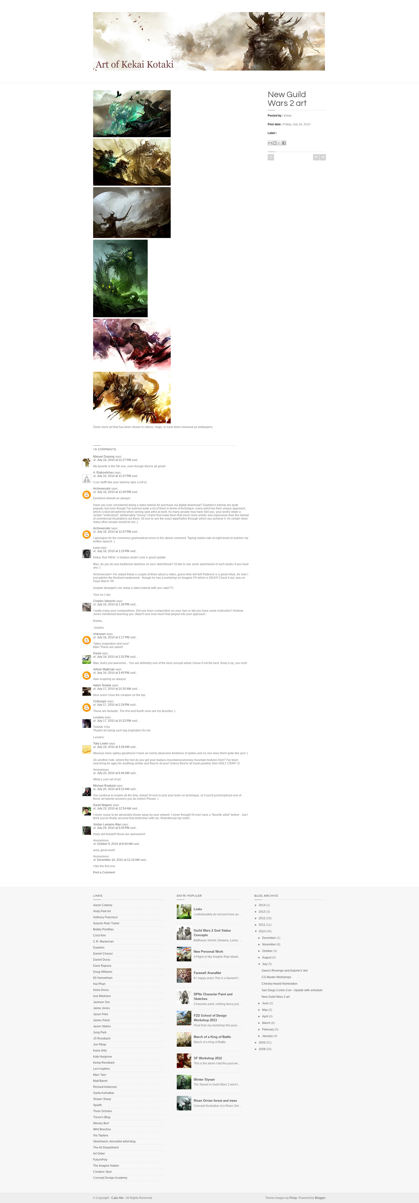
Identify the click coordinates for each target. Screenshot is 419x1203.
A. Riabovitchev (103, 472)
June (265, 1003)
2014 (262, 905)
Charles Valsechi (104, 601)
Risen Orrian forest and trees (215, 1100)
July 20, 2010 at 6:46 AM (113, 773)
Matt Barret (100, 1081)
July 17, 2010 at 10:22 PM (114, 720)
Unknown (99, 634)
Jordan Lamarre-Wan (107, 824)
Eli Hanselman (103, 978)
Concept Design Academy (110, 1177)
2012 (262, 918)
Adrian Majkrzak (103, 669)
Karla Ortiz (100, 1050)
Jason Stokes (102, 1026)
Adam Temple (102, 685)
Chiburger (99, 701)
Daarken (99, 947)
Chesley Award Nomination (280, 983)
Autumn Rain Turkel (106, 923)
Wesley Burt (101, 1123)
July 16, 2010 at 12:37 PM (114, 476)
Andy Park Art (102, 911)
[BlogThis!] (274, 143)
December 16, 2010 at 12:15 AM (118, 860)
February (268, 1029)
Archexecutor (102, 488)
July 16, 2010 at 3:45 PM (113, 672)
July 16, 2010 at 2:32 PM (113, 656)
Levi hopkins (101, 1068)
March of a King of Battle (212, 1037)
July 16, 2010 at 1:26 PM (113, 604)
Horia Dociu (101, 990)
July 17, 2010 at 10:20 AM (114, 688)
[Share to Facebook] (284, 143)
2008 (262, 1049)
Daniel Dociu (101, 959)
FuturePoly (100, 1159)
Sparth (97, 1105)
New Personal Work (208, 951)
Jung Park (99, 1032)
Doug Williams (102, 971)
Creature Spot (102, 1171)
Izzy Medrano (102, 996)
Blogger (320, 1198)
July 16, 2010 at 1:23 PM (113, 551)
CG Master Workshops (276, 977)
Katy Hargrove (102, 1056)
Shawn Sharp (102, 1099)
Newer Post (316, 157)
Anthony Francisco (105, 917)
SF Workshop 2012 (208, 1058)
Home (271, 157)
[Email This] (270, 143)
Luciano (98, 717)
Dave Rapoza (102, 965)
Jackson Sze (101, 1002)
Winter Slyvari (204, 1079)
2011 (262, 924)
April (265, 1016)
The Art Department (106, 1147)
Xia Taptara (100, 1135)
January (267, 1036)
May (265, 1010)
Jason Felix (100, 1014)
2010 (262, 931)
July (264, 964)
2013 (262, 911)
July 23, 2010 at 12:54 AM (114, 808)
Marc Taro (99, 1074)
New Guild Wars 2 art (287, 99)
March (266, 1023)
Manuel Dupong (103, 456)
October (267, 951)
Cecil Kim (99, 935)
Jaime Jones (101, 1008)
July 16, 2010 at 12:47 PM (114, 531)
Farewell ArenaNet (207, 973)
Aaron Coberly (102, 905)
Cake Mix (117, 1198)
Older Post (323, 157)
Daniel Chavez (103, 953)
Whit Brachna (102, 1129)
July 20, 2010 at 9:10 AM (113, 789)
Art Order (99, 1153)
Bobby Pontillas (103, 929)
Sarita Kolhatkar (103, 1093)
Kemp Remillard (103, 1062)
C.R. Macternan (103, 941)
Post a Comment (104, 872)
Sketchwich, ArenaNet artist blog (114, 1141)
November (269, 944)
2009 (262, 1042)
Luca (96, 547)
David (97, 653)
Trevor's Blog (101, 1117)
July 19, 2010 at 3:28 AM (113, 747)
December (269, 938)
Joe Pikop (99, 1044)
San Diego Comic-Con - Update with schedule (292, 990)
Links (198, 909)
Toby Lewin (100, 743)
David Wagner (102, 805)
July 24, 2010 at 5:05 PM (113, 828)
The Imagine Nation (106, 1165)
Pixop (293, 1198)
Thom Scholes (102, 1111)
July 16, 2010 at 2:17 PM (113, 637)
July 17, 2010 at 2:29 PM (113, 704)
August (266, 957)
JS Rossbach (102, 1038)
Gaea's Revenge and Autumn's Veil (285, 970)
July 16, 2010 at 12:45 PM (114, 492)
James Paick (101, 1020)
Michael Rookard (104, 785)
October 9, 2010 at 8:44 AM (115, 844)
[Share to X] (279, 143)
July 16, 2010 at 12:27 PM (114, 460)
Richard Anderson (105, 1087)
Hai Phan (99, 984)
